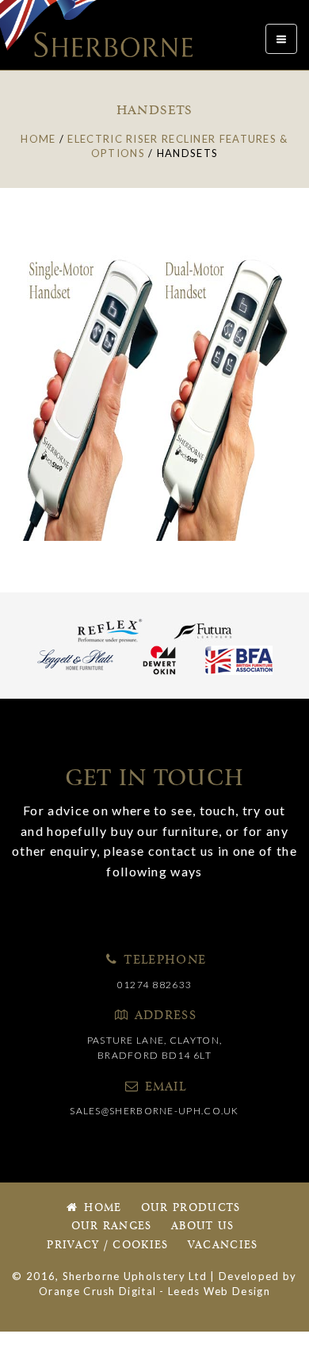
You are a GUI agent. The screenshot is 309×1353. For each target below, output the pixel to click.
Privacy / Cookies (107, 1245)
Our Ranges (111, 1226)
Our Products (191, 1208)
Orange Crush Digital (97, 1291)
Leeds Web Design (219, 1291)
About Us (202, 1226)
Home (101, 1208)
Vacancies (223, 1245)
